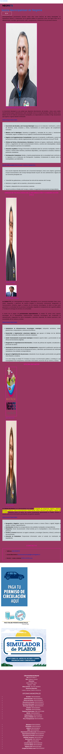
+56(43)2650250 (37, 743)
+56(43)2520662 (38, 718)
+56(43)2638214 (34, 730)
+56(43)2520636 (39, 704)
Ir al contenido (4, 1)
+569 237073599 (39, 711)
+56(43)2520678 (38, 700)
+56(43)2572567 (36, 746)
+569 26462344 (36, 739)
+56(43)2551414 (41, 732)
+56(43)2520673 (35, 713)
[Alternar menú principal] (7, 13)
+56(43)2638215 (34, 741)
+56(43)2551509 (37, 744)
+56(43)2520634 (37, 698)
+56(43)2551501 (36, 724)
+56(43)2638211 (35, 707)
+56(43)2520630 (35, 696)
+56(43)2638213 (37, 715)
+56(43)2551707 (39, 733)
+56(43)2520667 (36, 709)
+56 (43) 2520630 (36, 686)
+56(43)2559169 (39, 735)
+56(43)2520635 (38, 705)
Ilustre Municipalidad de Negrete (22, 10)
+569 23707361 (37, 717)
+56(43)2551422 (38, 737)
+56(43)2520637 (39, 702)
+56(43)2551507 (40, 748)
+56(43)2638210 (35, 728)
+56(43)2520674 (36, 726)
